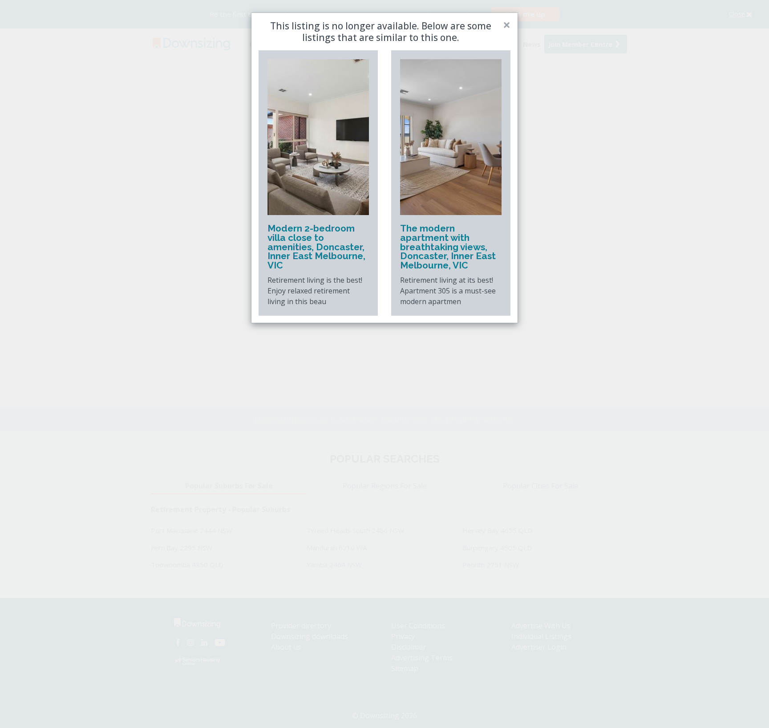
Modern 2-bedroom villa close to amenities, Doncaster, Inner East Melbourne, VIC (316, 247)
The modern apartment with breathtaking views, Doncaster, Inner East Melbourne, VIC (448, 247)
